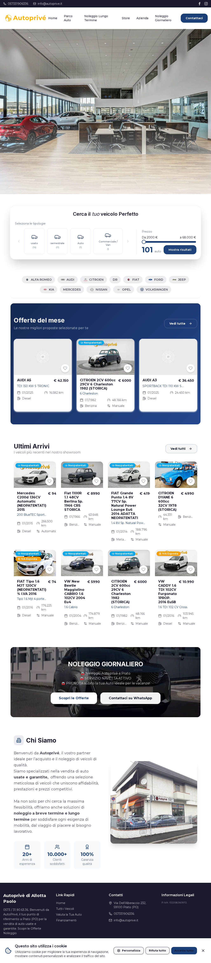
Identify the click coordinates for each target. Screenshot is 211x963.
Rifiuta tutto (157, 950)
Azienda (142, 18)
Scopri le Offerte (74, 698)
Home (52, 18)
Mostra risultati (180, 250)
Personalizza (131, 950)
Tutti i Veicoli (65, 909)
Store (126, 18)
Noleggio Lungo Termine (96, 18)
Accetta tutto (184, 950)
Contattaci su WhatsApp (130, 698)
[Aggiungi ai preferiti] (65, 368)
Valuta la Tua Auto (69, 914)
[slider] (144, 242)
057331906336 (18, 4)
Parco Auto (68, 18)
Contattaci (194, 18)
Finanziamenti (66, 920)
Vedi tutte (177, 323)
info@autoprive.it (50, 4)
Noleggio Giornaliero (163, 18)
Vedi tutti (178, 449)
